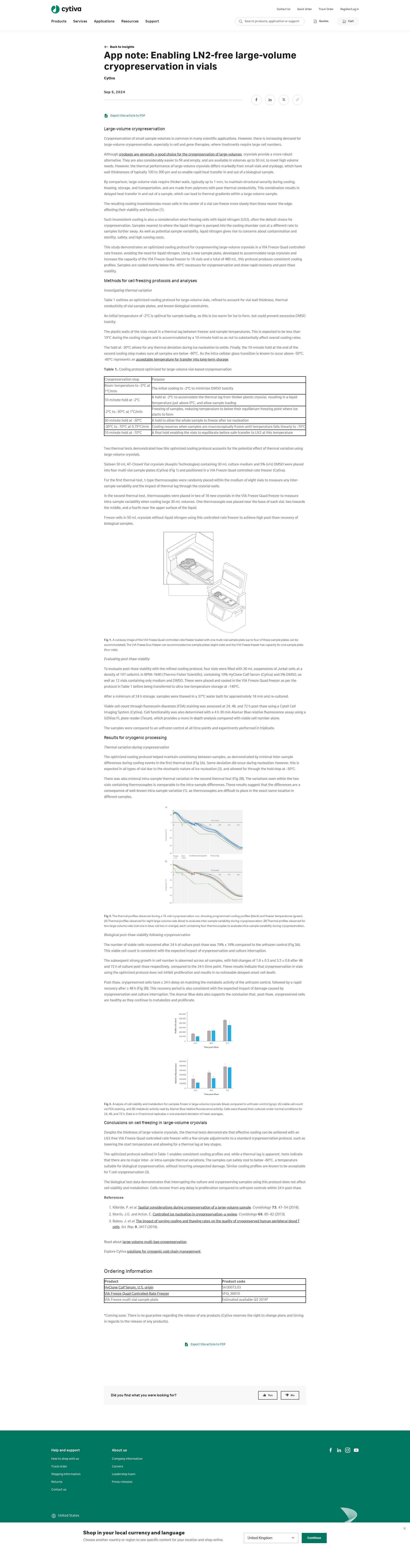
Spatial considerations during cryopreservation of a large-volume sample (194, 1207)
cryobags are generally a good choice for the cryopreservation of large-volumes (180, 154)
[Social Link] (256, 100)
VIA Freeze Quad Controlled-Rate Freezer (136, 1294)
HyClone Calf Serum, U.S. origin (128, 1287)
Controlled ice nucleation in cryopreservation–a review (195, 1214)
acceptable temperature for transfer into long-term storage (182, 360)
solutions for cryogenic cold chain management (164, 1252)
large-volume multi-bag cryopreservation (154, 1242)
